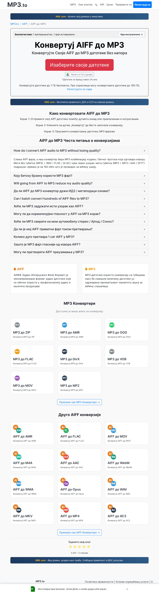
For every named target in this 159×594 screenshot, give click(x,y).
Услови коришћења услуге (132, 581)
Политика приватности (99, 581)
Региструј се (142, 4)
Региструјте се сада (79, 89)
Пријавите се (124, 4)
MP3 (73, 4)
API (102, 4)
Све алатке (85, 4)
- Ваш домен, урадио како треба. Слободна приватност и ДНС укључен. (79, 560)
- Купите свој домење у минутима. (79, 16)
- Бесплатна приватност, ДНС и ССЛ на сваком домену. (80, 102)
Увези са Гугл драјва (81, 74)
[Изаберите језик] (96, 4)
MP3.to (14, 23)
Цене (110, 4)
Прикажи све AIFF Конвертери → (79, 532)
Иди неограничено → (131, 34)
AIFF (24, 23)
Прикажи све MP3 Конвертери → (79, 402)
